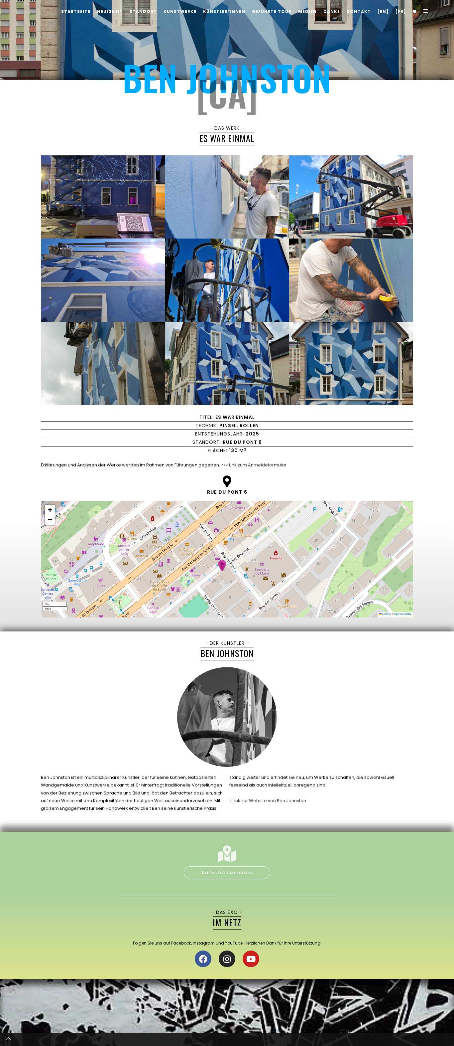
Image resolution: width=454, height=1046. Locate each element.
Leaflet (386, 613)
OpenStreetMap (402, 613)
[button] (222, 566)
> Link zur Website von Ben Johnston (267, 800)
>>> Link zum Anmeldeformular (253, 465)
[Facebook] (203, 959)
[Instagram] (227, 959)
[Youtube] (251, 959)
